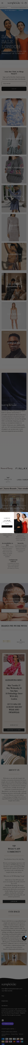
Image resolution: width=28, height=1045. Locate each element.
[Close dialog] (27, 513)
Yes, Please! (7, 523)
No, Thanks (7, 526)
